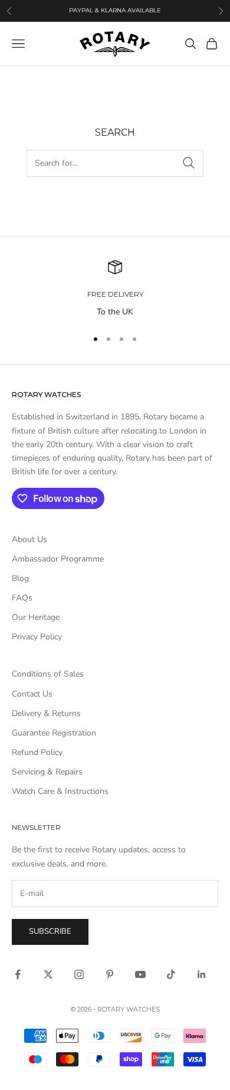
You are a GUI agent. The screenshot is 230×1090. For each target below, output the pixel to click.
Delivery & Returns (46, 713)
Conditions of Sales (48, 673)
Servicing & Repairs (47, 771)
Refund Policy (37, 752)
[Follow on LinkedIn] (202, 974)
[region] (115, 289)
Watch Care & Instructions (60, 791)
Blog (20, 578)
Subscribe (50, 931)
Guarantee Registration (54, 732)
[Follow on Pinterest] (110, 974)
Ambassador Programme (58, 558)
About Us (29, 539)
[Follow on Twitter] (48, 974)
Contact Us (32, 694)
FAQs (22, 597)
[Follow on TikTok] (171, 974)
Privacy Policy (37, 636)
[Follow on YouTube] (140, 974)
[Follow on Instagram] (79, 974)
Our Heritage (36, 617)
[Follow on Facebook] (18, 974)
